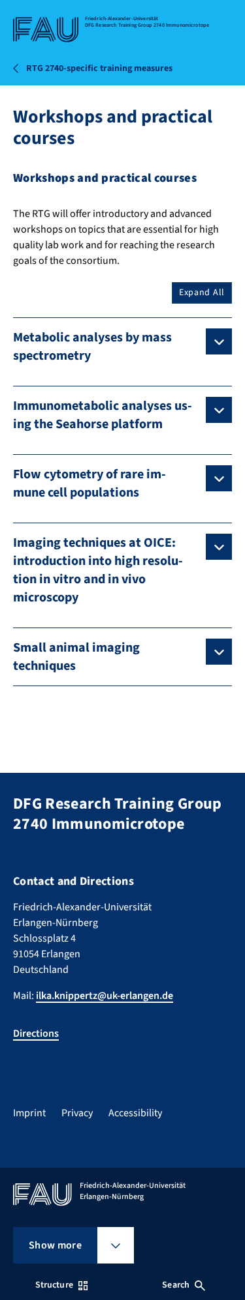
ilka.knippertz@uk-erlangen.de (104, 996)
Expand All (202, 292)
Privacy (77, 1113)
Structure (54, 1285)
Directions (36, 1033)
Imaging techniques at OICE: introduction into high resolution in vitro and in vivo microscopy (98, 570)
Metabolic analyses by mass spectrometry (92, 346)
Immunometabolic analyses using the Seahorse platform (102, 415)
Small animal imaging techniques (76, 657)
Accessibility (135, 1113)
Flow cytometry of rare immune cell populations (89, 483)
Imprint (29, 1113)
